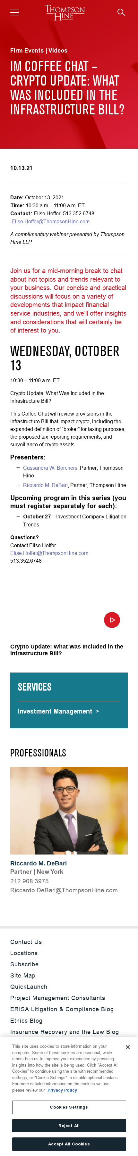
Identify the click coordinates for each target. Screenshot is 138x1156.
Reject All (69, 1125)
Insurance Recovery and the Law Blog (64, 1031)
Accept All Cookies (69, 1144)
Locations (24, 953)
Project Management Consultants (57, 998)
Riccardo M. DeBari (38, 863)
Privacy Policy (62, 1090)
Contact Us (26, 941)
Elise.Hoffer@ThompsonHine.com (51, 221)
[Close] (128, 1047)
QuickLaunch (28, 986)
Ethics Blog (26, 1020)
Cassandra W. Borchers (50, 468)
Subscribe (24, 964)
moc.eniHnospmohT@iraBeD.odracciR (64, 890)
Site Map (23, 975)
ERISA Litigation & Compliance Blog (62, 1009)
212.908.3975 (29, 881)
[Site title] (65, 13)
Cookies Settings (69, 1107)
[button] (14, 12)
